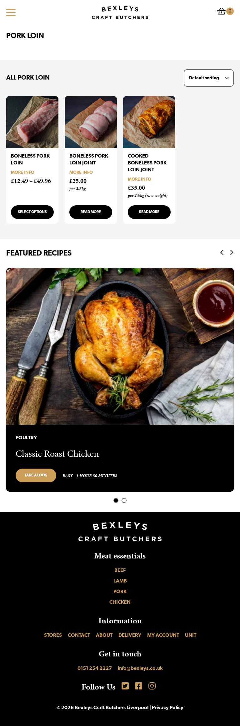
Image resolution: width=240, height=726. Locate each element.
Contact (79, 635)
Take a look (36, 475)
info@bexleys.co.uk (140, 668)
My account (163, 635)
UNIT (190, 635)
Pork (120, 591)
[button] (115, 500)
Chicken (120, 602)
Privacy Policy (167, 707)
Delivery (129, 635)
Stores (53, 635)
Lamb (120, 581)
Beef (120, 570)
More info (22, 172)
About (104, 635)
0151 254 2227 (95, 668)
